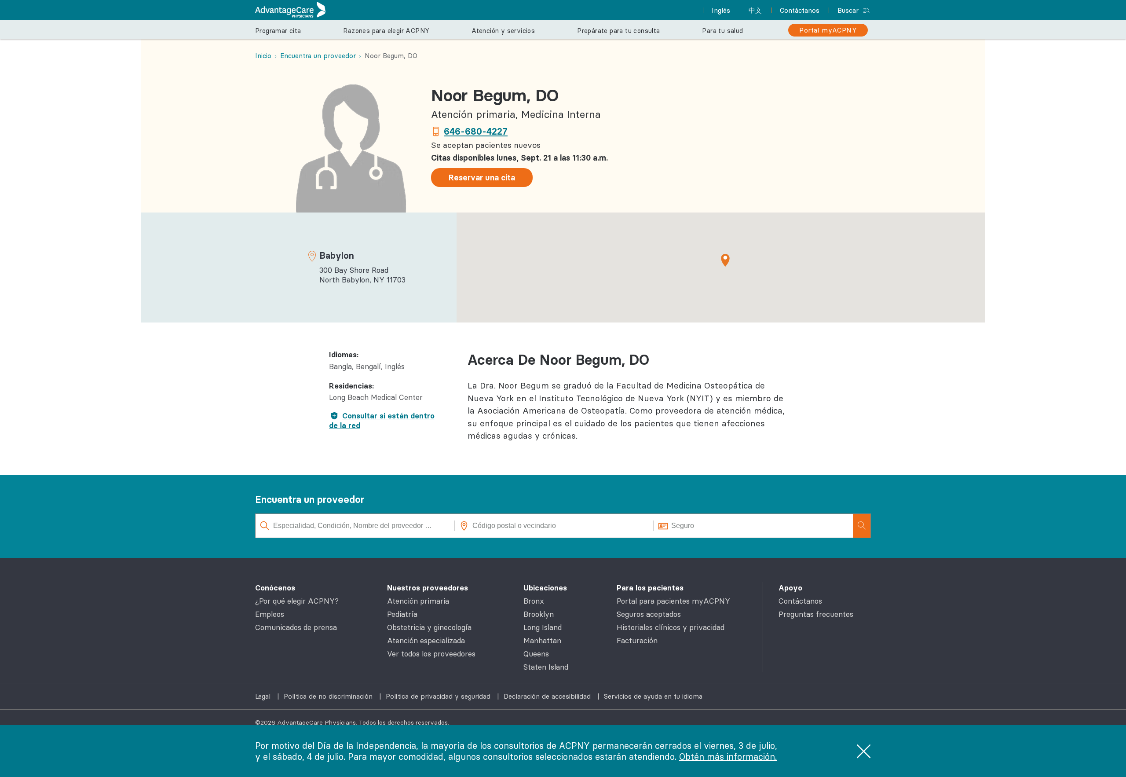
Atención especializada (426, 640)
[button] (725, 260)
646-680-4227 (476, 131)
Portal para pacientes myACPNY (673, 601)
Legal (264, 696)
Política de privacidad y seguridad (439, 696)
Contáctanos (800, 601)
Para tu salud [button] (722, 31)
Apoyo (790, 588)
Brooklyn (538, 614)
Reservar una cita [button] (482, 177)
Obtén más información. (728, 756)
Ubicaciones (545, 588)
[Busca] (861, 526)
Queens (536, 654)
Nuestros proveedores (427, 588)
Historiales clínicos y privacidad (670, 627)
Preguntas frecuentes (816, 614)
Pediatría (402, 614)
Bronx (533, 601)
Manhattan (542, 640)
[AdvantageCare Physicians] (290, 10)
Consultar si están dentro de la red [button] (382, 420)
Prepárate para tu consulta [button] (618, 31)
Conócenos (275, 588)
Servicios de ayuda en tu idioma (653, 696)
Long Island (542, 627)
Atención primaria (418, 601)
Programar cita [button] (278, 31)
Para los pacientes (650, 588)
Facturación (637, 640)
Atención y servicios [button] (503, 31)
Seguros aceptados (649, 614)
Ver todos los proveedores (431, 654)
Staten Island (545, 667)
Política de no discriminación (329, 696)
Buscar (848, 10)
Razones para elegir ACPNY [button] (386, 31)
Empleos (269, 614)
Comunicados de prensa (296, 627)
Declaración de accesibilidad (548, 696)
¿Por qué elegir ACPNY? (297, 601)
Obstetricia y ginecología (429, 627)
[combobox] (355, 525)
